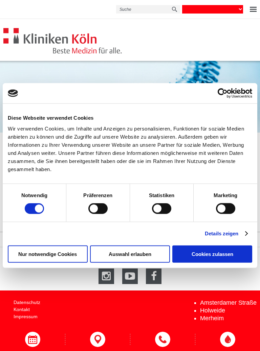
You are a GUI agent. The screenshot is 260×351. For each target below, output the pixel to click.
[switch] (98, 208)
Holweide (212, 310)
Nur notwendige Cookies (47, 254)
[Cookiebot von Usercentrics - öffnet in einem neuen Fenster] (222, 93)
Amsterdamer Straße (228, 302)
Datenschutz (27, 302)
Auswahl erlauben (130, 254)
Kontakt (22, 309)
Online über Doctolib (32, 339)
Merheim (212, 318)
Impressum (26, 316)
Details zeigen (221, 233)
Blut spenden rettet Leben (227, 339)
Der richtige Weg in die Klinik (97, 339)
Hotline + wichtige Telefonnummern (162, 339)
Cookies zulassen (212, 254)
